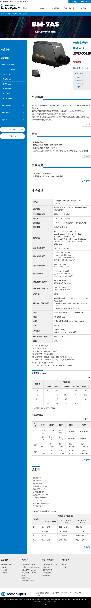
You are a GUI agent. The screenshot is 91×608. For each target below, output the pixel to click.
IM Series (6, 94)
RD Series (7, 89)
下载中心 (12, 136)
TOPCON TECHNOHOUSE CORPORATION (14, 7)
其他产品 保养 (47, 567)
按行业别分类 (7, 105)
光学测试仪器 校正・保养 (50, 564)
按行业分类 (6, 112)
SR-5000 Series (9, 69)
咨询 (64, 564)
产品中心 (25, 560)
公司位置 (4, 573)
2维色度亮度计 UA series (29, 570)
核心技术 (4, 570)
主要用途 (80, 80)
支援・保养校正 (48, 560)
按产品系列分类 (8, 64)
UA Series (7, 79)
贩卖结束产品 (46, 575)
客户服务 (65, 560)
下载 (64, 567)
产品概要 (80, 74)
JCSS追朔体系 (47, 573)
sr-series (6, 74)
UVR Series (7, 98)
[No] (88, 602)
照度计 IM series (26, 578)
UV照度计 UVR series (28, 581)
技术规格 (80, 84)
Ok (45, 605)
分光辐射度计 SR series (28, 564)
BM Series (7, 84)
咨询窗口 (12, 129)
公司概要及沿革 (6, 564)
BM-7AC (85, 68)
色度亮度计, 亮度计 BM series (30, 567)
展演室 (4, 120)
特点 (78, 77)
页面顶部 (87, 125)
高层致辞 (4, 567)
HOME (2, 14)
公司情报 (4, 560)
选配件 (79, 87)
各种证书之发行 (47, 570)
